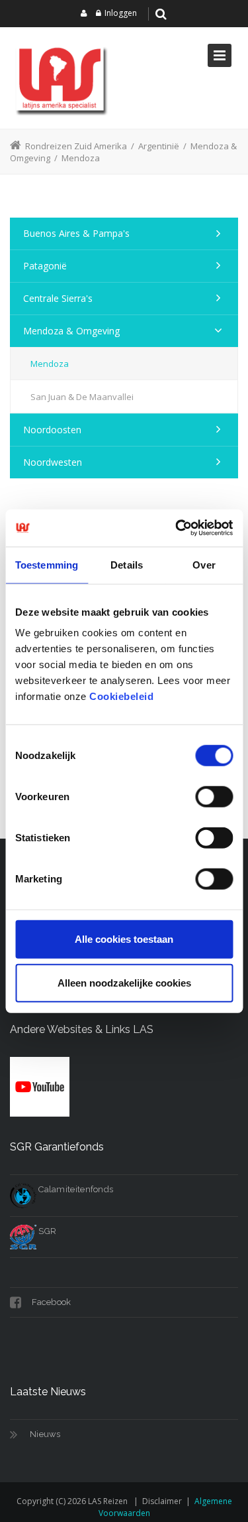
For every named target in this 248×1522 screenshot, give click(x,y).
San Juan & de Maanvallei (82, 397)
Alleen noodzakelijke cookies (124, 982)
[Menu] (219, 55)
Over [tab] (203, 564)
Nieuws (45, 1434)
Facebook (50, 1302)
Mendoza (49, 364)
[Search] (160, 14)
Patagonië (45, 265)
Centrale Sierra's (58, 298)
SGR (46, 1231)
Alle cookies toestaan (124, 939)
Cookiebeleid (121, 696)
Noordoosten (52, 429)
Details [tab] (126, 564)
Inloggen (120, 13)
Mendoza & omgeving (71, 330)
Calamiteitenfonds (74, 1189)
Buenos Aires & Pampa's (76, 233)
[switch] (214, 796)
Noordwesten (52, 462)
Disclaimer (162, 1501)
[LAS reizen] (59, 77)
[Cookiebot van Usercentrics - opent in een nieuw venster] (176, 528)
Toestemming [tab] (46, 564)
